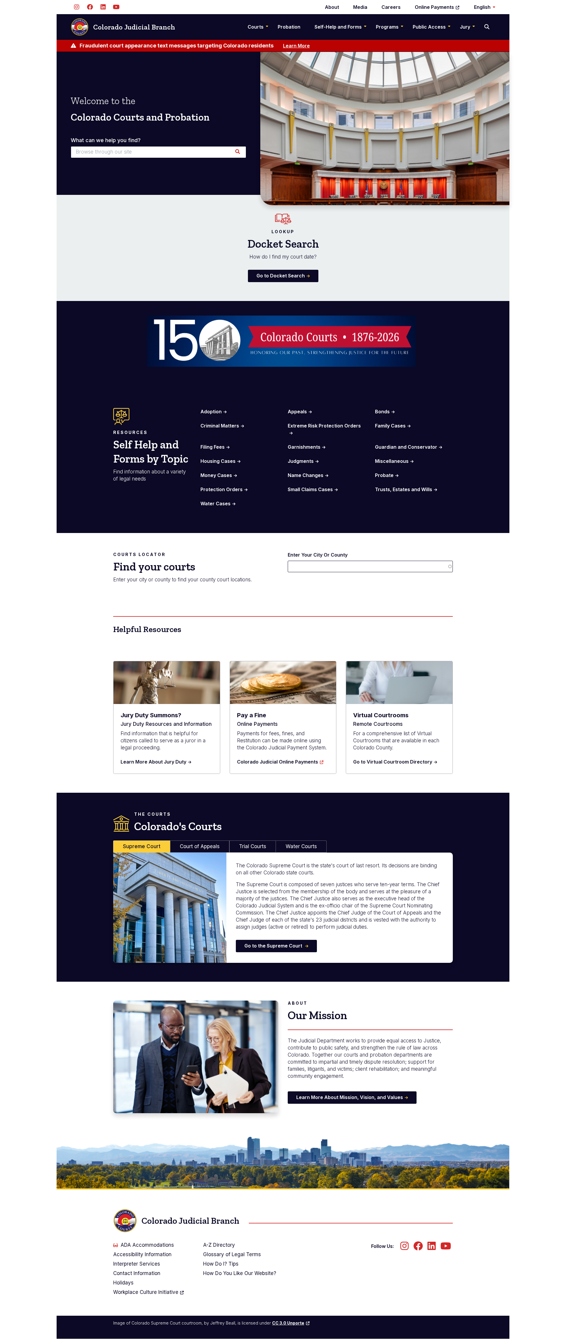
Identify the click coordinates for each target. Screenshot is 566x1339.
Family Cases (390, 426)
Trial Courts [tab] (252, 846)
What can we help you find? (106, 140)
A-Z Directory (219, 1245)
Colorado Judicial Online (277, 762)
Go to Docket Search (280, 276)
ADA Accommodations (147, 1245)
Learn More (296, 46)
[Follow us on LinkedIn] (103, 7)
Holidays (123, 1283)
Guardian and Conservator (406, 447)
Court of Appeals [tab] (200, 846)
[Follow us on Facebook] (89, 7)
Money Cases (216, 475)
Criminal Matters (219, 426)
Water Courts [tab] (301, 846)
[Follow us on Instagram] (76, 7)
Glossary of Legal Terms (232, 1254)
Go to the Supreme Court (273, 946)
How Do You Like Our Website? (239, 1273)
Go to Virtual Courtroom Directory (392, 762)
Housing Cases (218, 461)
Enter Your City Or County (318, 555)
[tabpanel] (283, 908)
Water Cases (215, 503)
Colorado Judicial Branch (134, 27)
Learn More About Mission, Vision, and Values (349, 1097)
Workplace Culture (145, 1292)
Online (434, 7)
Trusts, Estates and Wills (403, 489)
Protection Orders (221, 489)
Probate (384, 475)
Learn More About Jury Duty (153, 762)
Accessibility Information (142, 1254)
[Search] (487, 27)
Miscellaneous (392, 461)
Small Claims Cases (310, 489)
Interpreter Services (136, 1264)
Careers (391, 7)
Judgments (301, 461)
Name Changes (305, 475)
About (332, 7)
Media (360, 7)
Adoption (211, 411)
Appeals (297, 411)
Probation (289, 27)
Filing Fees (212, 447)
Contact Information (136, 1273)
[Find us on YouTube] (116, 7)
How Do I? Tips (220, 1264)
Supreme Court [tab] (141, 846)
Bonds (382, 411)
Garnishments (304, 447)
